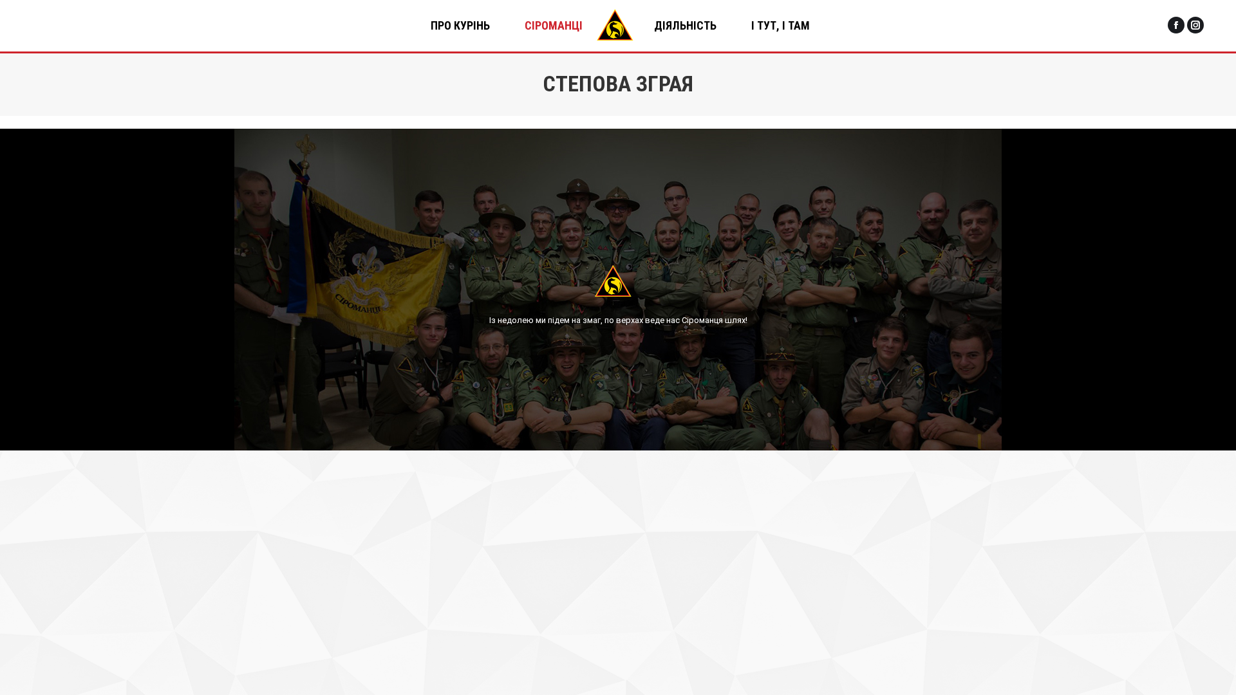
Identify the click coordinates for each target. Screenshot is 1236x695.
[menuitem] (460, 26)
